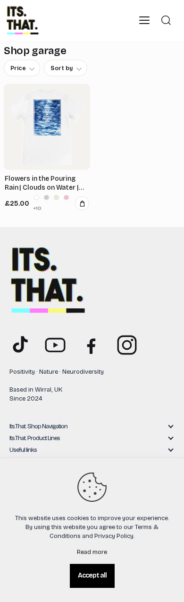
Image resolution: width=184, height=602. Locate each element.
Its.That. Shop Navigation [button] (38, 426)
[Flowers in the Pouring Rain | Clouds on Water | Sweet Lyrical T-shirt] (47, 127)
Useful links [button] (23, 450)
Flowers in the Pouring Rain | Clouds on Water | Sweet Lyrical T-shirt (42, 183)
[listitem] (36, 197)
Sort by (61, 68)
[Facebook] (91, 345)
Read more (92, 552)
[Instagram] (127, 345)
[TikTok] (19, 345)
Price (18, 68)
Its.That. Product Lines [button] (34, 438)
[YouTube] (55, 345)
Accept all (92, 575)
